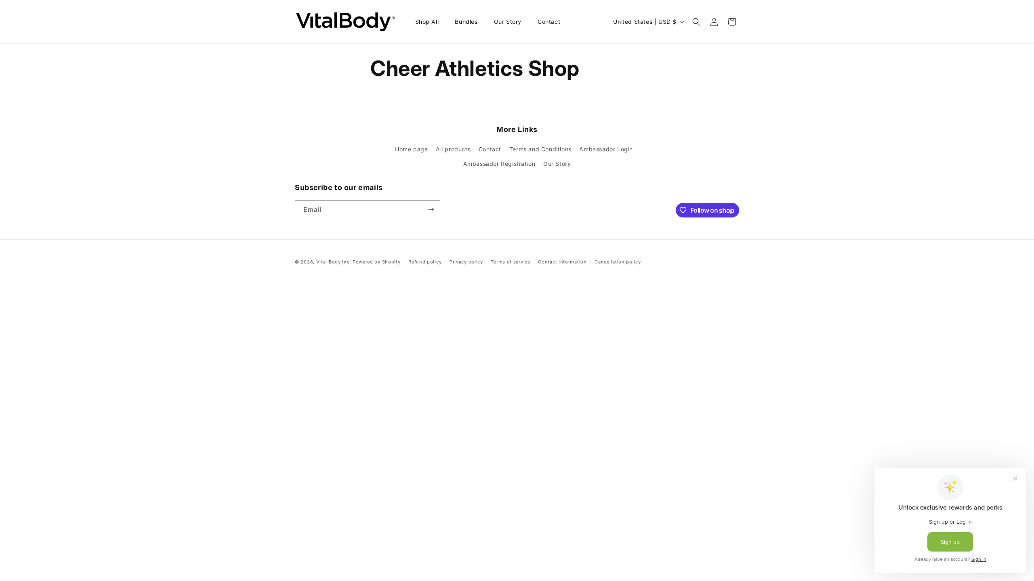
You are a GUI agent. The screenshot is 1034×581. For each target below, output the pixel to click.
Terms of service (510, 262)
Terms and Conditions (540, 149)
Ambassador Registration (499, 163)
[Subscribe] (431, 209)
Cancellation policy (618, 262)
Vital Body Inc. (333, 262)
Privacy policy (466, 262)
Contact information (562, 262)
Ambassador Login (606, 149)
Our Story (557, 163)
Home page (411, 149)
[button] (696, 22)
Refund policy (424, 262)
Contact (490, 149)
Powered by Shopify (377, 262)
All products (453, 149)
